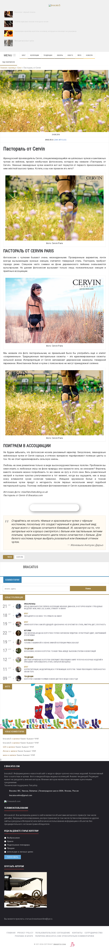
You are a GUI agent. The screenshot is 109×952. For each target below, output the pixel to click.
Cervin (19, 557)
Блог (24, 55)
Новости (89, 55)
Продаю (10, 848)
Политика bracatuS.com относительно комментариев (64, 936)
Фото (79, 55)
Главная (11, 933)
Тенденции (48, 55)
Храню (10, 841)
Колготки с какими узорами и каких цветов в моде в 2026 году (51, 679)
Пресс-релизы (29, 604)
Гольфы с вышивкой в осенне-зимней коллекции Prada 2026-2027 (51, 643)
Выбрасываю (13, 838)
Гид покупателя (8, 62)
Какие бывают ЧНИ (29, 739)
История (27, 631)
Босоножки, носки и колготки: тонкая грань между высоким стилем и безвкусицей (60, 651)
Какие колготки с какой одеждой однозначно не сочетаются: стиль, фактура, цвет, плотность (65, 625)
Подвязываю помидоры (18, 845)
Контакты (77, 933)
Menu (8, 55)
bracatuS (7, 739)
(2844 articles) (60, 140)
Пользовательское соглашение (52, 933)
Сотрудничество (94, 933)
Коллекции (34, 55)
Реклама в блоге (24, 936)
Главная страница (8, 68)
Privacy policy (25, 933)
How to (70, 55)
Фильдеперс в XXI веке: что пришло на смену (43, 616)
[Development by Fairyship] (72, 944)
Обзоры (60, 55)
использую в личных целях (20, 852)
